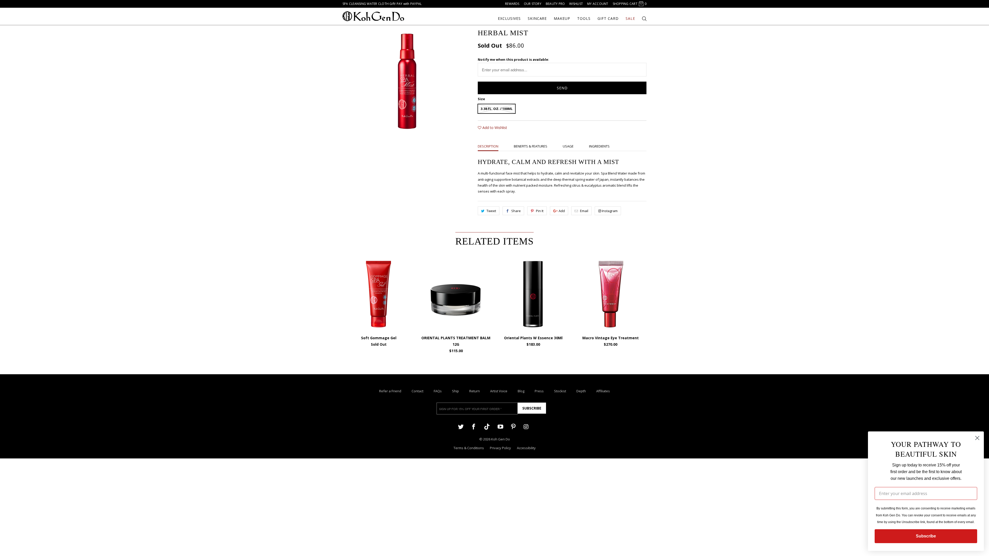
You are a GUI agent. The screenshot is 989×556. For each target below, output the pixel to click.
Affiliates (603, 391)
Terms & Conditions (469, 448)
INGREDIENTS (599, 146)
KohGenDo (373, 16)
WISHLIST (576, 4)
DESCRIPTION (488, 146)
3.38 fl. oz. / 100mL (497, 108)
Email (584, 210)
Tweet (491, 210)
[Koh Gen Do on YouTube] (500, 426)
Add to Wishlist (494, 127)
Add (562, 210)
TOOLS (584, 18)
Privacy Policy (500, 448)
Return (474, 391)
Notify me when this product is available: (513, 59)
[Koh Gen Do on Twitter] (460, 426)
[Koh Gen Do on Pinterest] (513, 426)
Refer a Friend (390, 391)
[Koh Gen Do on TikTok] (487, 427)
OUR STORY (532, 4)
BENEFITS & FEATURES (530, 146)
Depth (581, 391)
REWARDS (512, 4)
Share (516, 210)
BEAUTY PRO (555, 4)
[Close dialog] (977, 437)
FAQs (438, 391)
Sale (630, 18)
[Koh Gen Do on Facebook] (473, 426)
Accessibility (526, 448)
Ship (455, 391)
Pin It (539, 210)
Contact (417, 391)
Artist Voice (498, 391)
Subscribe (531, 408)
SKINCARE (537, 18)
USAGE (568, 146)
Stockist (560, 391)
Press (539, 391)
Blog (521, 391)
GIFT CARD (608, 18)
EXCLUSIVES (509, 18)
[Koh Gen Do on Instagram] (526, 426)
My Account (597, 4)
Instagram (610, 210)
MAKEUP (562, 18)
